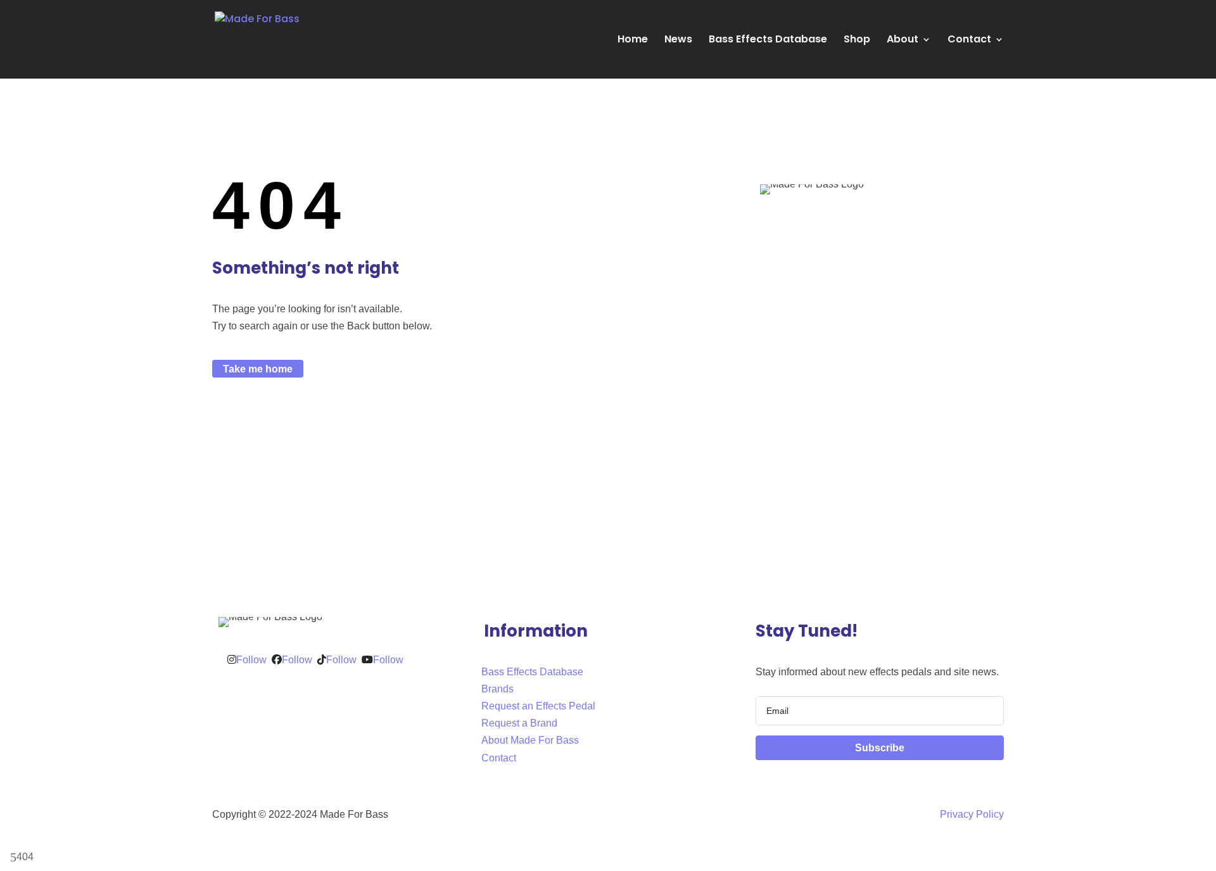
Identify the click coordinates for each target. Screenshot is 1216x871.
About (902, 40)
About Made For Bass (530, 740)
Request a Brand (519, 723)
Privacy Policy (972, 814)
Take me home (258, 368)
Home (633, 40)
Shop (857, 40)
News (678, 40)
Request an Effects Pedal (538, 706)
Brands (497, 688)
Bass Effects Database (768, 40)
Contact (969, 40)
